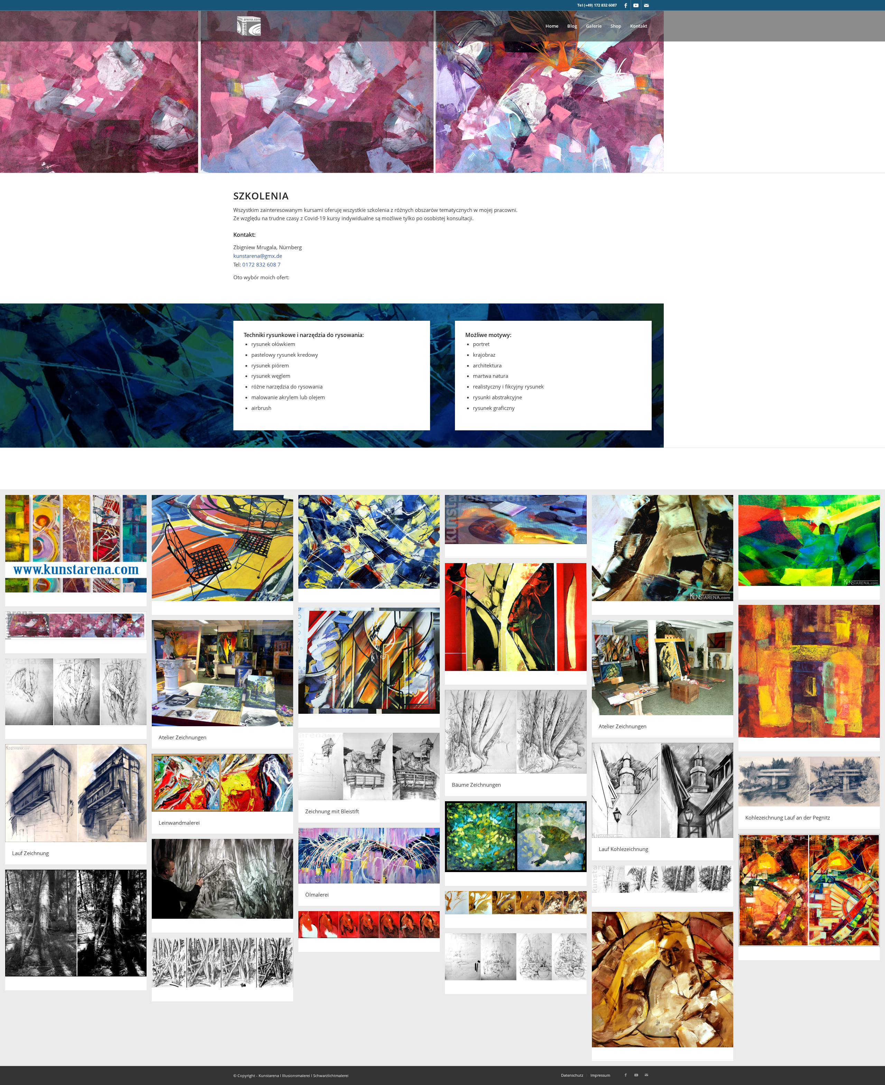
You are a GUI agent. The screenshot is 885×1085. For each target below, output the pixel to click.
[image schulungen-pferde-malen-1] (371, 934)
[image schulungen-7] (518, 626)
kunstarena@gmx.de (257, 255)
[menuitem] (552, 25)
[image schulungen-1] (78, 553)
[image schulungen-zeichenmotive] (78, 932)
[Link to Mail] (646, 5)
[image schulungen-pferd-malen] (665, 989)
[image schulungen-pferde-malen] (518, 912)
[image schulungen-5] (665, 557)
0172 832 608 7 (261, 264)
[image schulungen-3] (371, 551)
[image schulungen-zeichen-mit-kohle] (665, 889)
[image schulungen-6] (811, 550)
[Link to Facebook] (626, 5)
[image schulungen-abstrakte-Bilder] (78, 635)
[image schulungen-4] (518, 529)
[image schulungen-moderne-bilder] (518, 846)
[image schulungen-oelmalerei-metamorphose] (811, 899)
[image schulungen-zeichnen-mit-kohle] (225, 972)
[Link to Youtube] (636, 5)
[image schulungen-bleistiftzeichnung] (78, 701)
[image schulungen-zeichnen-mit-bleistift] (518, 966)
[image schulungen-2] (225, 557)
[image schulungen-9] (371, 670)
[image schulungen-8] (811, 681)
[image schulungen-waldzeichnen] (225, 888)
